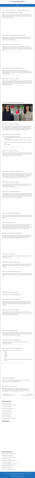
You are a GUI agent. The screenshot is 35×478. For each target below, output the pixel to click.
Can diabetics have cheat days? (7, 467)
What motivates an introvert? (6, 458)
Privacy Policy (9, 473)
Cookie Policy (22, 474)
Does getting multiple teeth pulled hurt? (8, 465)
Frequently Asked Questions (11, 10)
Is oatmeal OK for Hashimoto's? (7, 462)
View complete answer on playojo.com (15, 229)
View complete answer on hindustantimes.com (16, 85)
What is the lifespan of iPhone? (27, 395)
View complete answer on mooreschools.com (16, 391)
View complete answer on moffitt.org (15, 130)
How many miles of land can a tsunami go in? (9, 460)
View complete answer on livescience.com (15, 238)
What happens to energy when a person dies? (9, 418)
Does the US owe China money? (7, 416)
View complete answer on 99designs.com (15, 51)
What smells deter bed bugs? (6, 403)
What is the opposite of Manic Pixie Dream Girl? (9, 453)
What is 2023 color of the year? (7, 406)
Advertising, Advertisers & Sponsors (18, 473)
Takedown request (5, 18)
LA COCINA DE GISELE (17, 1)
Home (3, 10)
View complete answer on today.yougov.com (16, 187)
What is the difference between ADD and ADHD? (9, 404)
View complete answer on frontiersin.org (15, 382)
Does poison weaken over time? (7, 411)
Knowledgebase (13, 474)
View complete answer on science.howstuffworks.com (17, 218)
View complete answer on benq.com (15, 315)
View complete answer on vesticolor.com (15, 258)
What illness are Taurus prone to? (7, 413)
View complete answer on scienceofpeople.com (16, 18)
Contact (18, 474)
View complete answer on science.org (15, 295)
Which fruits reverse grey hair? (6, 415)
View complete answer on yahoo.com (15, 40)
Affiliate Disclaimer (28, 473)
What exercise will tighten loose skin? (7, 455)
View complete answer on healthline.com (15, 156)
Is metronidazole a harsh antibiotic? (8, 395)
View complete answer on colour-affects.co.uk (16, 344)
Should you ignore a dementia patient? (8, 408)
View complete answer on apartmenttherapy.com (16, 267)
